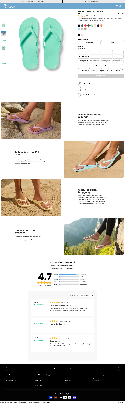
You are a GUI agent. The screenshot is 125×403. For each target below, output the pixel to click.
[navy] (98, 25)
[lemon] (95, 25)
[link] (31, 120)
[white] (88, 29)
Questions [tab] (69, 268)
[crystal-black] (79, 35)
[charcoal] (82, 25)
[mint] (92, 26)
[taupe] (85, 29)
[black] (79, 25)
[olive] (88, 25)
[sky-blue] (79, 29)
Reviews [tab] (57, 268)
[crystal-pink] (82, 35)
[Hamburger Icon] (120, 6)
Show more (62, 356)
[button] (3, 20)
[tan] (82, 29)
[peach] (101, 25)
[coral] (85, 25)
